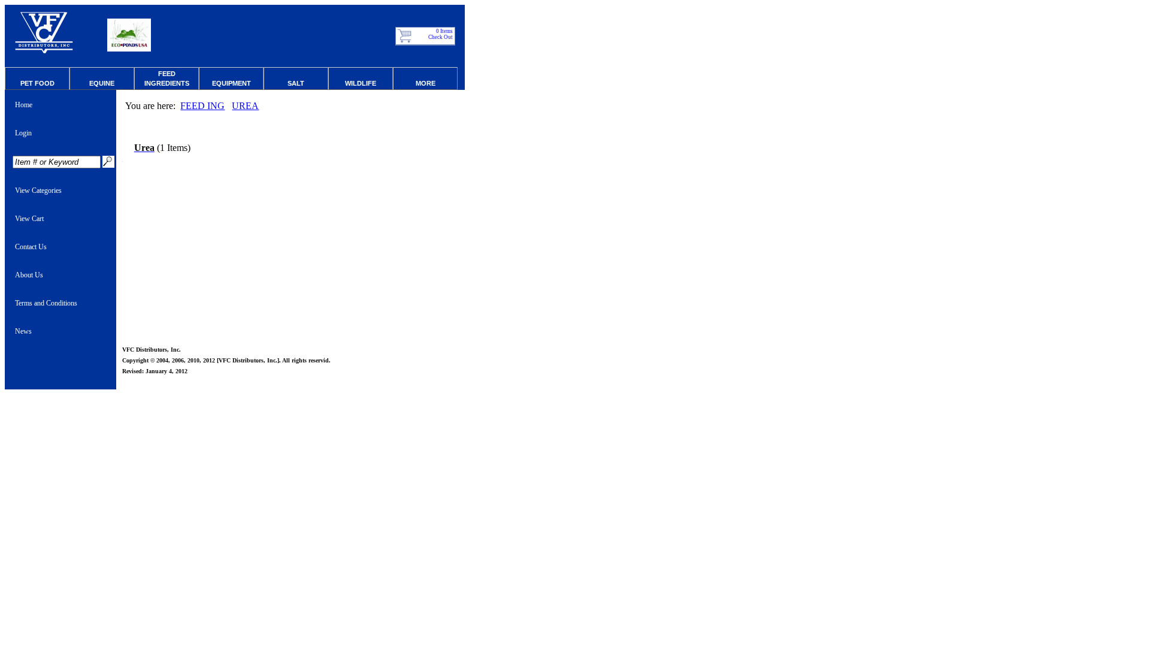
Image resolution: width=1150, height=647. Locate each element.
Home (23, 105)
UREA (245, 106)
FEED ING (202, 106)
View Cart (29, 218)
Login (23, 133)
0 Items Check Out (441, 34)
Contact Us (31, 247)
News (23, 331)
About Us (29, 275)
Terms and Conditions (46, 303)
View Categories (38, 190)
